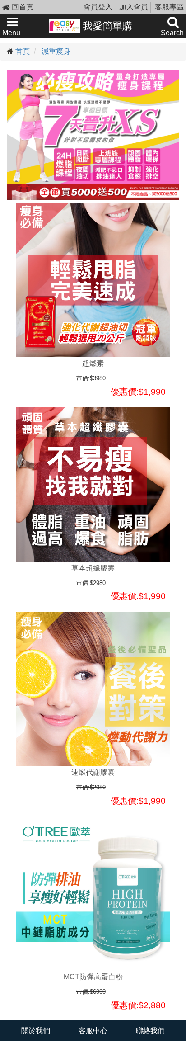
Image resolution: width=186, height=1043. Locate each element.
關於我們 (35, 1030)
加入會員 (133, 7)
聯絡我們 (150, 1030)
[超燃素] (93, 280)
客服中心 (93, 1030)
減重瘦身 (56, 51)
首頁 (22, 51)
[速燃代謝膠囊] (93, 689)
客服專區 (169, 7)
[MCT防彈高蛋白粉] (93, 893)
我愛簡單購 (106, 26)
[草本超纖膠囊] (93, 484)
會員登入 (98, 7)
